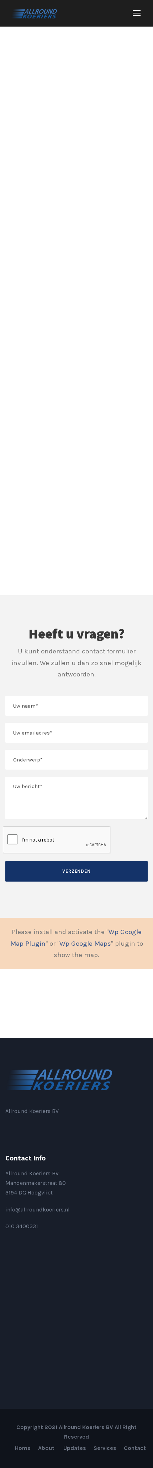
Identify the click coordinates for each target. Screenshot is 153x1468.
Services (105, 1448)
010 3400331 (21, 1226)
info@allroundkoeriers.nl (37, 1209)
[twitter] (116, 1003)
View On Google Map (31, 560)
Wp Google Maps (85, 943)
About (47, 1448)
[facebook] (56, 1003)
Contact (135, 1448)
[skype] (96, 1003)
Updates (74, 1448)
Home (23, 1448)
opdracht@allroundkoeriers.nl (44, 425)
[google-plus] (76, 1003)
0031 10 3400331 (26, 320)
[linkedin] (19, 1127)
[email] (36, 1003)
